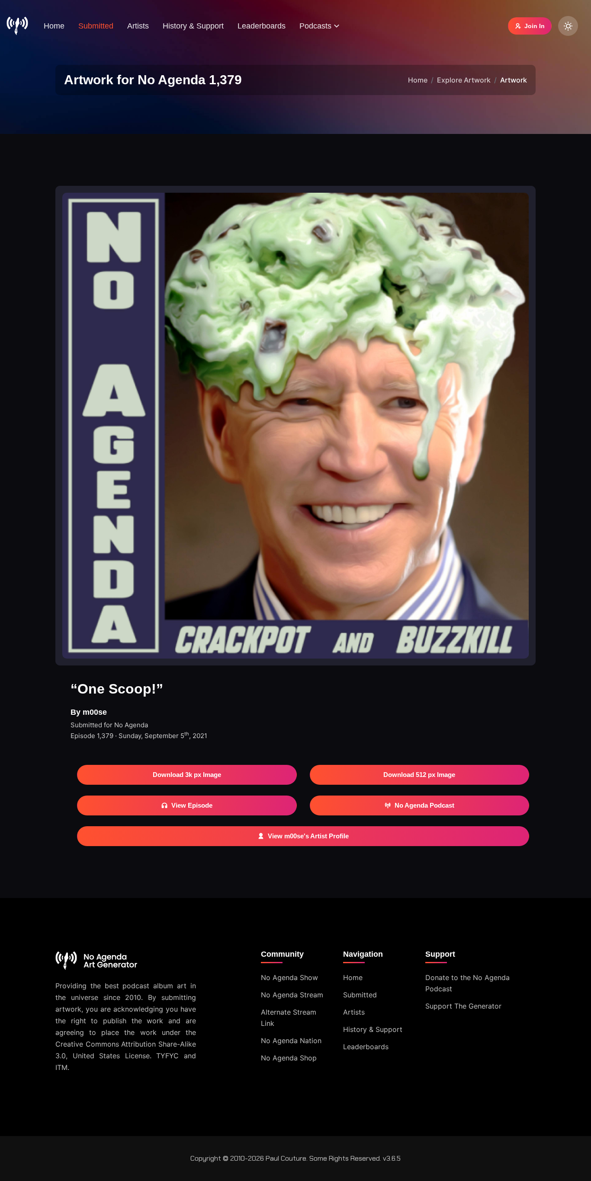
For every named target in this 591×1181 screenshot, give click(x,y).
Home (54, 26)
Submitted (95, 26)
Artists (138, 26)
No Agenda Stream (292, 994)
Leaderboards (262, 26)
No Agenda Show (289, 977)
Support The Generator (463, 1006)
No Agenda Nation (291, 1040)
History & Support (193, 26)
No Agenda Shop (289, 1058)
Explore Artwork (464, 80)
